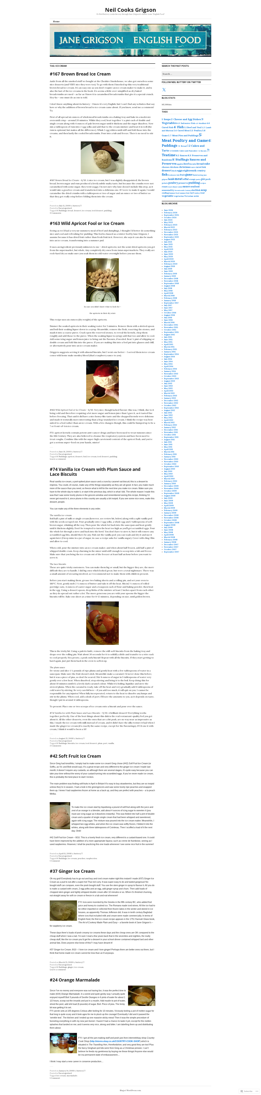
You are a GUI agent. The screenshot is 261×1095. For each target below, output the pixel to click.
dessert (77, 210)
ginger (71, 967)
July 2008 (168, 527)
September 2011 (171, 437)
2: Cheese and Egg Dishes (186, 119)
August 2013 (169, 381)
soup (204, 190)
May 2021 (168, 247)
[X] (164, 90)
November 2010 (171, 461)
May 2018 (168, 291)
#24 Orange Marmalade (75, 980)
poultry (173, 182)
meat (179, 179)
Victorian (188, 196)
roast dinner (173, 187)
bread (70, 210)
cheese (165, 167)
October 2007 (170, 549)
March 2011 (169, 452)
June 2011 (168, 444)
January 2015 (170, 352)
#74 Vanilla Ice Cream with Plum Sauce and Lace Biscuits (95, 471)
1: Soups (166, 119)
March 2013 (169, 393)
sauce (186, 186)
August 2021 (169, 239)
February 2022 (170, 230)
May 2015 (168, 342)
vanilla (111, 743)
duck (174, 170)
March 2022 (169, 227)
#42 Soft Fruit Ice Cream (75, 756)
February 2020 (170, 264)
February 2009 (170, 510)
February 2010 (170, 481)
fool (85, 456)
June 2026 (168, 210)
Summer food (174, 193)
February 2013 (170, 396)
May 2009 (168, 503)
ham (195, 175)
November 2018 (171, 281)
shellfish (195, 190)
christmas (185, 167)
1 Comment (55, 861)
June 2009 (168, 501)
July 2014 (168, 359)
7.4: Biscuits (202, 151)
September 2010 (171, 466)
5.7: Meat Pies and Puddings (183, 135)
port (105, 743)
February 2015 (170, 349)
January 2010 (170, 483)
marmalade (72, 1076)
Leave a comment (58, 459)
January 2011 (169, 457)
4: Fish (179, 127)
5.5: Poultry (196, 130)
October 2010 (170, 464)
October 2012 (170, 405)
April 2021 (168, 249)
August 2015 (169, 335)
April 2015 (168, 344)
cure (193, 167)
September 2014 (171, 354)
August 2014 (169, 357)
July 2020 (168, 252)
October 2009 (170, 491)
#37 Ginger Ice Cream (72, 871)
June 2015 (168, 339)
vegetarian (179, 196)
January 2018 (170, 300)
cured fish (200, 167)
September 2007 (171, 552)
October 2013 (170, 376)
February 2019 (170, 274)
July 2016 (168, 317)
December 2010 (171, 459)
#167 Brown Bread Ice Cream (80, 74)
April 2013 (168, 391)
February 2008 (170, 540)
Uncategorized (65, 208)
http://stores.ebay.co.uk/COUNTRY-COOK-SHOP (115, 1041)
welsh (196, 196)
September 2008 (171, 522)
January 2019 (170, 276)
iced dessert (97, 210)
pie (203, 179)
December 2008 (171, 515)
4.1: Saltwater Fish (186, 123)
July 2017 (168, 305)
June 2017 (168, 308)
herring (200, 175)
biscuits (71, 743)
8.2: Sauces (181, 155)
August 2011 (169, 439)
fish (165, 174)
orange (192, 179)
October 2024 (170, 217)
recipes (203, 183)
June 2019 (168, 271)
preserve (183, 183)
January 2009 (170, 513)
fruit (182, 174)
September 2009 (171, 493)
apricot (71, 456)
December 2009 (171, 486)
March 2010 (169, 479)
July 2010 (168, 471)
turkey (197, 193)
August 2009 (169, 496)
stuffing (165, 193)
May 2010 (168, 474)
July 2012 (168, 413)
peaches (81, 858)
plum (100, 743)
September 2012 (171, 408)
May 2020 (168, 256)
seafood (195, 186)
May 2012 (168, 418)
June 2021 (168, 244)
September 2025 (171, 215)
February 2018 (170, 298)
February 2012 (170, 425)
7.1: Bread (182, 146)
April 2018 (168, 293)
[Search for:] (186, 74)
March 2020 (169, 261)
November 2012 (171, 403)
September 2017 (171, 303)
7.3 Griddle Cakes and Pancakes (183, 151)
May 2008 (168, 532)
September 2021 (171, 237)
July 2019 (168, 269)
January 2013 (170, 398)
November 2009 (171, 488)
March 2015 (169, 347)
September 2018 (171, 283)
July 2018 (168, 288)
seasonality (168, 190)
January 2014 (170, 371)
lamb (171, 179)
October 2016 (170, 313)
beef (186, 163)
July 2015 (168, 337)
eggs (180, 170)
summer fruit (185, 193)
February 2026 (170, 213)
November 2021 (171, 234)
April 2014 (168, 366)
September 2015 (171, 332)
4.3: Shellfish (200, 123)
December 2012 (171, 400)
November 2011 (171, 432)
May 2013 (168, 388)
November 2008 (171, 518)
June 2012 (168, 415)
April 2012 (168, 420)
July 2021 (168, 242)
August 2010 (169, 469)
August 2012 (169, 410)
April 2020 (169, 259)
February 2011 (170, 454)
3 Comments (55, 213)
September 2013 (171, 378)
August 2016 (169, 315)
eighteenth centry (194, 170)
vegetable (167, 195)
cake (207, 163)
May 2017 (168, 310)
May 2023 (168, 222)
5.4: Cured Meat (182, 130)
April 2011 (168, 449)
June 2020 (168, 254)
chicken (174, 167)
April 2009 (169, 505)
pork (208, 179)
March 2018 (169, 295)
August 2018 (169, 286)
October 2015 (170, 330)
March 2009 (169, 508)
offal (186, 179)
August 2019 (169, 266)
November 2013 (171, 374)
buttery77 (77, 206)
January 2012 (170, 427)
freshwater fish (173, 175)
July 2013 (168, 383)
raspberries (91, 858)
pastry (198, 179)
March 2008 (169, 537)
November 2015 (171, 327)
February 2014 (170, 369)
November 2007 (171, 547)
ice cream (86, 210)
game (189, 174)
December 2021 (171, 232)
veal (202, 193)
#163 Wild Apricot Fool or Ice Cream (87, 223)
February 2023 (170, 225)
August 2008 (169, 525)
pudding (107, 210)
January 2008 (170, 542)
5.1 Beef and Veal (192, 127)
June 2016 (168, 320)
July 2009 (168, 498)
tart (192, 193)
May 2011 (168, 447)
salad (180, 187)
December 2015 (171, 325)
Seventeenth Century (183, 190)
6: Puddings (62, 210)
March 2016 (169, 322)
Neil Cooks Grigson (130, 9)
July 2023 (168, 220)
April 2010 (168, 476)
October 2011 (170, 435)
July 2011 (168, 442)
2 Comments (55, 746)
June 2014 (168, 361)
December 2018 (171, 278)
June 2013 (168, 386)
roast (164, 186)
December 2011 (171, 430)
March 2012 (169, 422)
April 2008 (169, 535)
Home (56, 21)
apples (180, 164)
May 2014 (168, 364)
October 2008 (170, 520)
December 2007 (171, 544)
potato (165, 183)
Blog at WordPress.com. (130, 1090)
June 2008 (168, 530)
